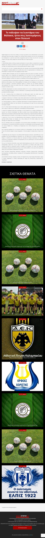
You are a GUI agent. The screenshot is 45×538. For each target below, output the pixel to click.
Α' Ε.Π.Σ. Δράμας (22, 49)
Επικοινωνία (23, 527)
